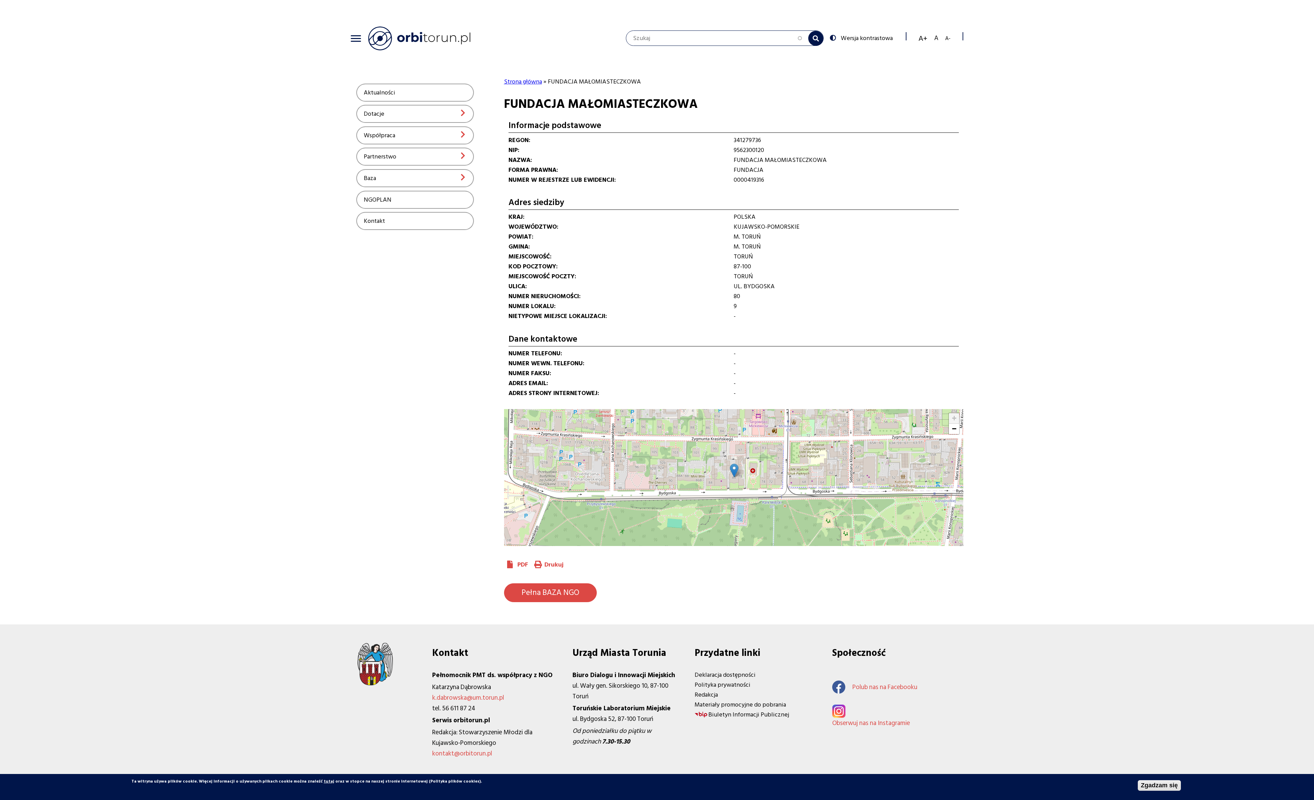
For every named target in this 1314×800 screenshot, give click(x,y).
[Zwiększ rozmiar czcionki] (922, 38)
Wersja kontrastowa (867, 37)
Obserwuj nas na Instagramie (871, 723)
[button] (734, 471)
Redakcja (706, 695)
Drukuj (554, 565)
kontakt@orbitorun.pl (462, 753)
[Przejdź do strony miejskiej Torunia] (375, 683)
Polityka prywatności (722, 685)
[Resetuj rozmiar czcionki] (936, 38)
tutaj (329, 781)
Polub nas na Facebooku (884, 687)
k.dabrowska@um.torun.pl (468, 698)
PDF (522, 565)
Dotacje (374, 114)
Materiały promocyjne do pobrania (740, 705)
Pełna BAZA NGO (550, 592)
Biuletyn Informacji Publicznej (748, 715)
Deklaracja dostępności (725, 675)
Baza (370, 178)
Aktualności (379, 93)
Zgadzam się (1159, 785)
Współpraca (379, 135)
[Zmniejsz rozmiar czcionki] (948, 38)
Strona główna (523, 82)
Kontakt (374, 221)
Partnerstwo (380, 157)
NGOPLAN (377, 200)
